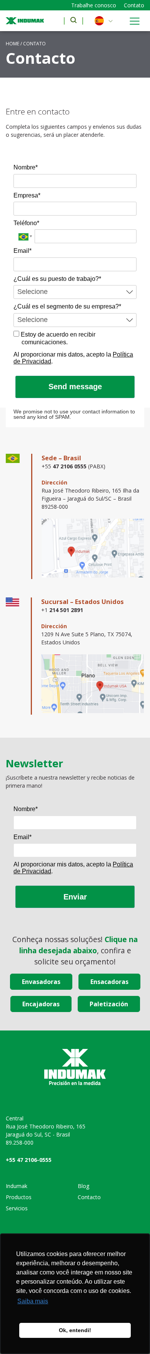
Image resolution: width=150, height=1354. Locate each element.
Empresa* (26, 195)
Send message (75, 386)
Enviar (75, 897)
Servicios (17, 1208)
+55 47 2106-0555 (29, 1159)
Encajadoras (41, 1004)
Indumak (16, 1186)
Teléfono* (26, 223)
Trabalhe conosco (93, 5)
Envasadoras (41, 981)
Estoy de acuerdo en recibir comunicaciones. (57, 338)
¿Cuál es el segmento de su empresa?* (67, 306)
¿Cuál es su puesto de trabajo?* (57, 278)
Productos (19, 1197)
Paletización (109, 1004)
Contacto (89, 1197)
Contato (134, 5)
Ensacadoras (109, 981)
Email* (22, 250)
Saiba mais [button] (32, 1301)
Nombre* (25, 167)
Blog (83, 1186)
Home (12, 43)
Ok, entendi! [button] (75, 1330)
